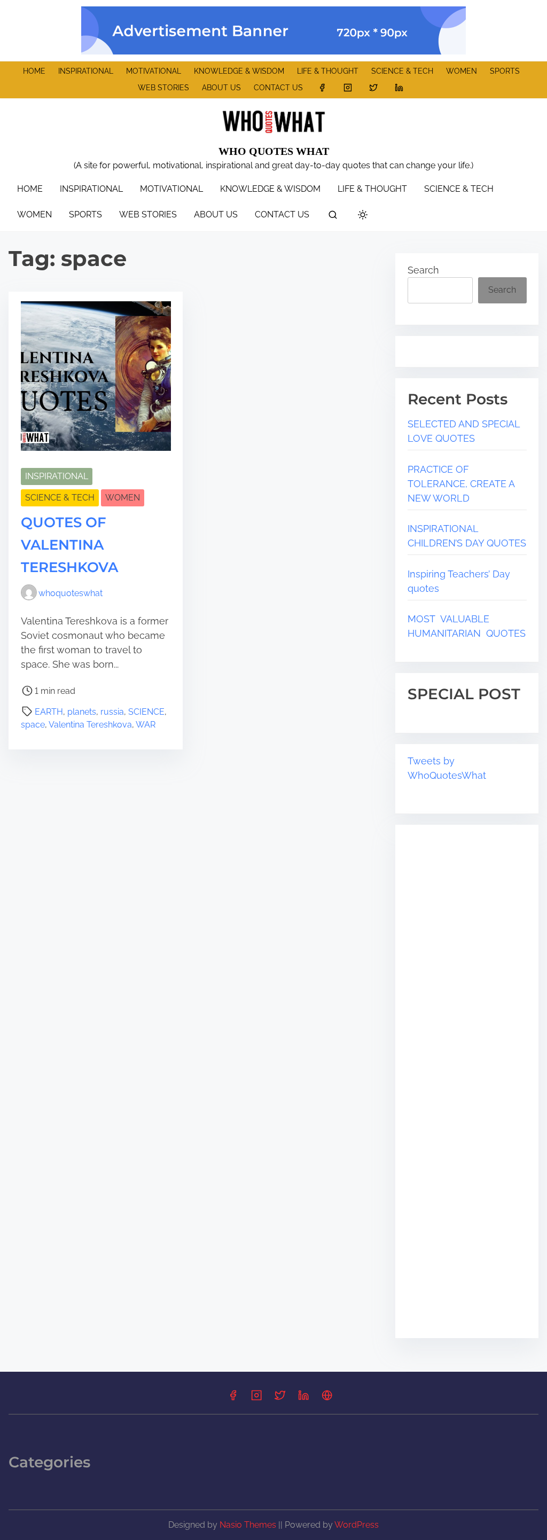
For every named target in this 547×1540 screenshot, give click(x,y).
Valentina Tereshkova (90, 725)
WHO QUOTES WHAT (273, 151)
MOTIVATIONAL (153, 71)
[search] (333, 216)
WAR (145, 725)
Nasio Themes (249, 1525)
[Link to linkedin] (399, 87)
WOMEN (461, 71)
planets (81, 712)
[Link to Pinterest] (327, 1399)
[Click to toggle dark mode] (363, 215)
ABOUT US (221, 87)
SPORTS (505, 71)
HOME (34, 71)
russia (112, 712)
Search (423, 270)
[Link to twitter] (373, 87)
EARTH (49, 712)
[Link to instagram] (347, 87)
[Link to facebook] (322, 87)
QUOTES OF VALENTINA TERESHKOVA (69, 545)
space (33, 725)
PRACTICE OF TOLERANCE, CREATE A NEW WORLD (461, 484)
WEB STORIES (163, 87)
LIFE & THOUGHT (327, 71)
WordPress (356, 1525)
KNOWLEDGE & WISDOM (239, 71)
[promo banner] (273, 30)
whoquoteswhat (70, 593)
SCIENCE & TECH (402, 71)
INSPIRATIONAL (85, 71)
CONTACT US (278, 87)
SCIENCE (146, 712)
